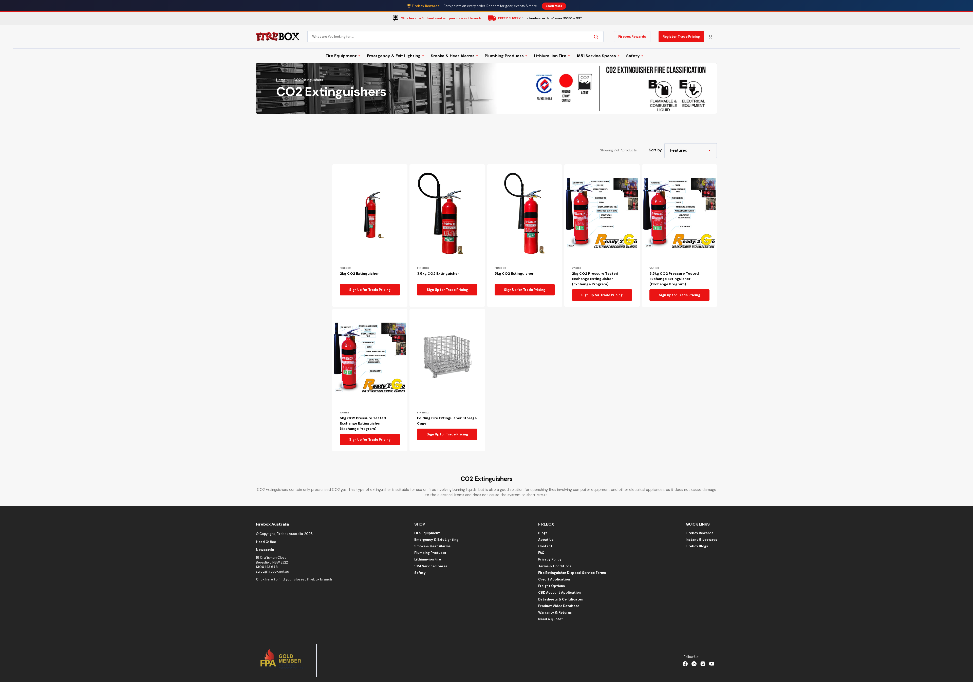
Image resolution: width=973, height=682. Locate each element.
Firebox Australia (290, 534)
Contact (545, 546)
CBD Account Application (559, 592)
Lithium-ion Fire (427, 559)
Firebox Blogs (697, 546)
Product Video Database (558, 606)
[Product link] (369, 235)
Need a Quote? (550, 619)
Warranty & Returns (555, 612)
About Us (545, 539)
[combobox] (455, 36)
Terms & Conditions (554, 566)
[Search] (597, 36)
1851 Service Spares (430, 566)
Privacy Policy (550, 559)
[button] (710, 36)
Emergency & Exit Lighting (436, 539)
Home (280, 80)
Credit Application (554, 579)
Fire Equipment (427, 533)
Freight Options (551, 586)
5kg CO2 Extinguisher (514, 273)
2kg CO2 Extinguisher (359, 273)
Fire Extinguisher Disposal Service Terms (572, 573)
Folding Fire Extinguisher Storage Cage (447, 421)
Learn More (554, 6)
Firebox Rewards (699, 533)
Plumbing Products (430, 553)
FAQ (541, 553)
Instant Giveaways (701, 539)
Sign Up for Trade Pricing (369, 290)
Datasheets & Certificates (560, 599)
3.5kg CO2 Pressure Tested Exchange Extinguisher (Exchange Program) (674, 278)
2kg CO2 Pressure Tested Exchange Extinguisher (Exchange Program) (595, 278)
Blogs (542, 533)
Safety (420, 573)
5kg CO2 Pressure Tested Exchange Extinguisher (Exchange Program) (363, 423)
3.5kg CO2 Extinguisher (438, 273)
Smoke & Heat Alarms (432, 546)
